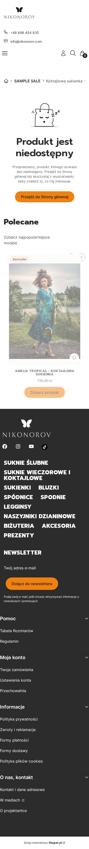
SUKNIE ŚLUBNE (26, 463)
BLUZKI (48, 488)
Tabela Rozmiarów (16, 630)
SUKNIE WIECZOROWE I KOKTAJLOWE (37, 475)
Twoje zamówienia (16, 669)
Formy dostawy (14, 750)
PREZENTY (19, 535)
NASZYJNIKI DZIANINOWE (39, 516)
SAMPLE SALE (27, 81)
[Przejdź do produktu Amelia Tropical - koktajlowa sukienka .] (44, 309)
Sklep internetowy (43, 842)
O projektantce (13, 810)
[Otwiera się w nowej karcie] (45, 447)
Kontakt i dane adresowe (22, 789)
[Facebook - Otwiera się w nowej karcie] (4, 447)
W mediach (10, 800)
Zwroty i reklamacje (18, 729)
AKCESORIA (59, 526)
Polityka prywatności (19, 719)
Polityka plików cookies (21, 761)
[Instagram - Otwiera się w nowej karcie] (18, 447)
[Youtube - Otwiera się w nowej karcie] (31, 447)
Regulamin (9, 641)
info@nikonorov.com (26, 41)
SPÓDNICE (18, 497)
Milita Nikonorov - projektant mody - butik (6, 81)
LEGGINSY (18, 507)
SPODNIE (53, 497)
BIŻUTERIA (19, 526)
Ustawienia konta (15, 680)
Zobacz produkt (44, 392)
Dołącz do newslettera (32, 583)
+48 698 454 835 (24, 33)
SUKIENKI (17, 488)
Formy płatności (14, 740)
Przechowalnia (13, 690)
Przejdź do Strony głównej (44, 196)
